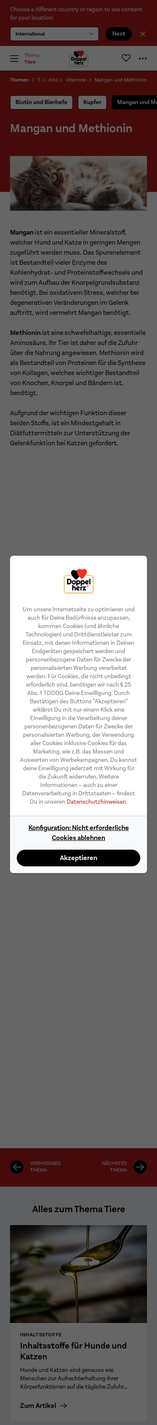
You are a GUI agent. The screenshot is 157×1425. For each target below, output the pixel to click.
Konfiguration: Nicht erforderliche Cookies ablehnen (78, 833)
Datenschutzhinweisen (96, 801)
